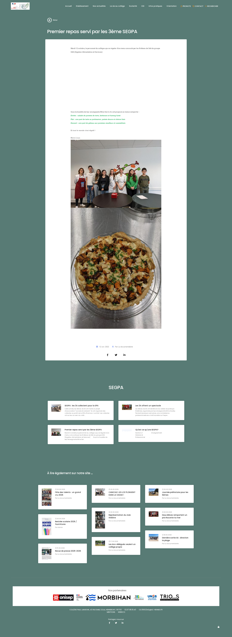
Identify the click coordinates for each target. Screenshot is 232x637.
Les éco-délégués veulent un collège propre (122, 545)
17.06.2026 (114, 541)
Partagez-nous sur (116, 619)
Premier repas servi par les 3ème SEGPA (83, 429)
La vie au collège (117, 6)
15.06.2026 (61, 548)
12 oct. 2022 (104, 347)
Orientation (172, 6)
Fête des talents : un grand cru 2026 (68, 493)
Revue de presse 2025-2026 (68, 551)
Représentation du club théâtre (120, 516)
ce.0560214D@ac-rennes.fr (151, 609)
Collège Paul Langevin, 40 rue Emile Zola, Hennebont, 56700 (95, 609)
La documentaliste (125, 347)
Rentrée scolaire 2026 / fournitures (66, 522)
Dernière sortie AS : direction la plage (175, 539)
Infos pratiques (155, 6)
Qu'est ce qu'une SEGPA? (146, 429)
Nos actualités (99, 6)
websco (121, 612)
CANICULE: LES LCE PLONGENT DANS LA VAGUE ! (122, 493)
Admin (60, 527)
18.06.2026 (167, 535)
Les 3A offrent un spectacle (148, 405)
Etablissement (82, 6)
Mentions (111, 612)
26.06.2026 (61, 489)
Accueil (68, 6)
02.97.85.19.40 (130, 609)
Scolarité (133, 6)
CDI (142, 6)
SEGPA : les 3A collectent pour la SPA (81, 405)
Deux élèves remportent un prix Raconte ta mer (174, 516)
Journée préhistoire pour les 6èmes (175, 493)
